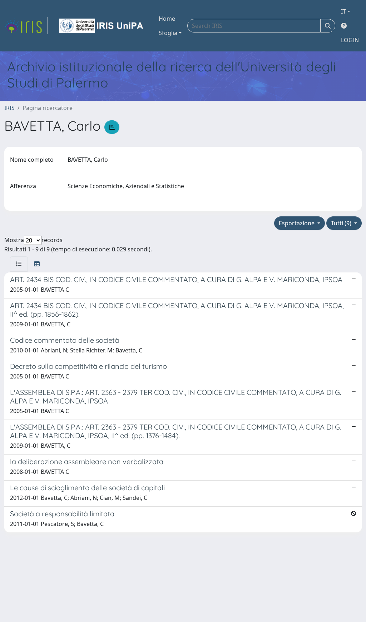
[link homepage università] (102, 25)
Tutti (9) (342, 223)
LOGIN (350, 40)
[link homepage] (26, 25)
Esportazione (297, 223)
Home (167, 18)
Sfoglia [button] (168, 33)
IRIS (9, 108)
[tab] (19, 263)
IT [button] (343, 11)
